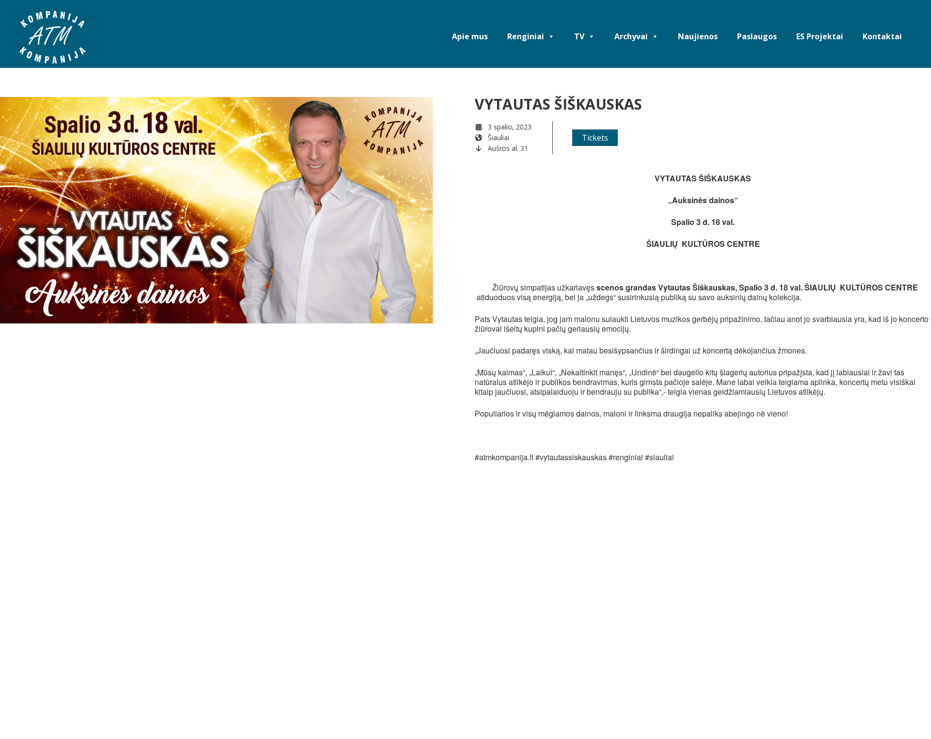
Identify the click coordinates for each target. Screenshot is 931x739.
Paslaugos (757, 36)
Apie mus (470, 36)
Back (27, 488)
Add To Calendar (534, 238)
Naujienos (698, 36)
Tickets (595, 137)
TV (579, 36)
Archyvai (631, 36)
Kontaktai (882, 36)
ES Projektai (819, 36)
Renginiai (525, 36)
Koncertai (508, 307)
